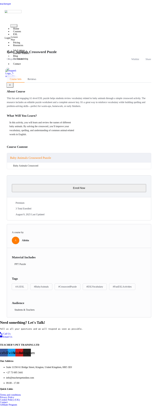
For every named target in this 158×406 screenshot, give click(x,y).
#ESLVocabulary (94, 286)
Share (148, 59)
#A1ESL (19, 286)
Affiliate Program (8, 405)
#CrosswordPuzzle (67, 286)
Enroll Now (79, 188)
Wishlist (135, 59)
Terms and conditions (10, 395)
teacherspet (5, 3)
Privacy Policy (7, 397)
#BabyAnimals (41, 286)
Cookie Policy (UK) (10, 400)
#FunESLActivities (122, 286)
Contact (17, 63)
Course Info (15, 79)
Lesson (20, 59)
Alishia (25, 240)
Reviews (32, 79)
